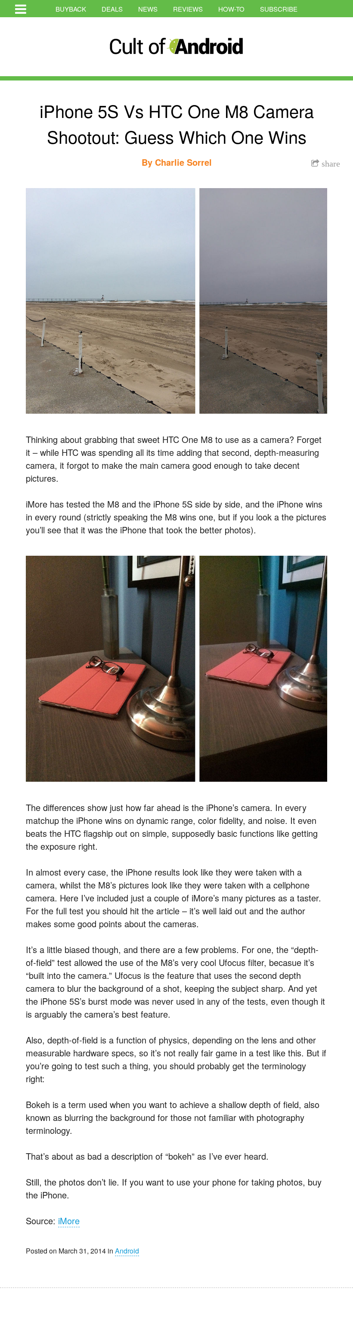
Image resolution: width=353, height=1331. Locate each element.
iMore (69, 1220)
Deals (112, 8)
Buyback (71, 8)
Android (127, 1251)
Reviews (188, 8)
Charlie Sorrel (183, 162)
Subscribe (278, 8)
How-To (231, 8)
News (148, 8)
